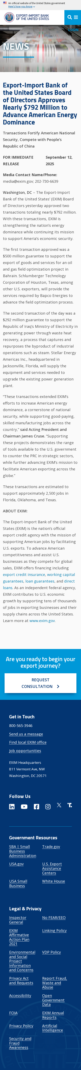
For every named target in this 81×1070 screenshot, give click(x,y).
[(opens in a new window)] (12, 807)
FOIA (13, 1012)
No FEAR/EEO (54, 917)
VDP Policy (51, 952)
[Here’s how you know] (40, 5)
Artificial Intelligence (52, 1028)
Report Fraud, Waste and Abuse (54, 983)
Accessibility (20, 995)
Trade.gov (51, 846)
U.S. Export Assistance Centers (52, 868)
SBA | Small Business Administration (22, 851)
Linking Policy (54, 930)
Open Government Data (53, 1000)
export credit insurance (24, 574)
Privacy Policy (21, 1025)
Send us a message (26, 734)
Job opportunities (25, 750)
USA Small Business (18, 883)
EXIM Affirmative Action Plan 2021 (19, 937)
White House (53, 881)
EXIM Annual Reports (53, 1015)
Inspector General (17, 920)
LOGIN (73, 30)
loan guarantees (39, 581)
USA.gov (16, 863)
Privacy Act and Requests (21, 980)
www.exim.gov (42, 620)
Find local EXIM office (28, 742)
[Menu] (72, 17)
